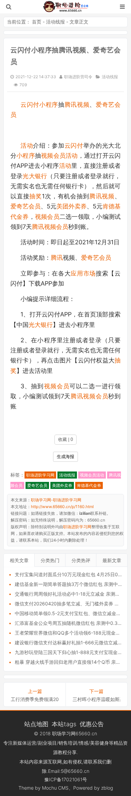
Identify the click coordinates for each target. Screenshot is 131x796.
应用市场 (83, 273)
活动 (26, 145)
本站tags (64, 724)
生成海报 (65, 456)
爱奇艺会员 (25, 206)
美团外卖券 (71, 206)
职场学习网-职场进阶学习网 (66, 6)
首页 (36, 21)
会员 (105, 257)
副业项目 (47, 743)
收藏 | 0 (65, 439)
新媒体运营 (24, 743)
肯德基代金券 (89, 485)
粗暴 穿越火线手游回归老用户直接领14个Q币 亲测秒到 (72, 662)
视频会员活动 (59, 155)
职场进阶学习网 (40, 475)
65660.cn (86, 733)
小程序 (48, 104)
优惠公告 (92, 724)
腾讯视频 (77, 104)
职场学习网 (64, 733)
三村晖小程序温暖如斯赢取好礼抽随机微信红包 (96, 699)
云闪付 (29, 104)
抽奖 (35, 196)
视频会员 (47, 216)
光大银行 (35, 176)
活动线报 (55, 21)
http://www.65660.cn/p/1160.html (62, 506)
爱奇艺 (90, 257)
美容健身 (99, 743)
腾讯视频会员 (50, 226)
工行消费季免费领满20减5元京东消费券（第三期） (35, 699)
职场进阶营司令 (78, 76)
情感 (83, 743)
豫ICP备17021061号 (65, 779)
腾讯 (57, 257)
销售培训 (67, 743)
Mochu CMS (55, 788)
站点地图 (36, 724)
